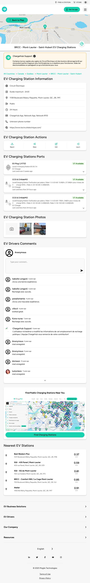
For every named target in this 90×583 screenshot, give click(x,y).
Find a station (64, 2)
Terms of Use (45, 574)
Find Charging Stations (45, 435)
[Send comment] (82, 270)
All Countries (9, 74)
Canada (21, 74)
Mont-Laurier (42, 74)
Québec (30, 74)
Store (79, 2)
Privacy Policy (45, 578)
